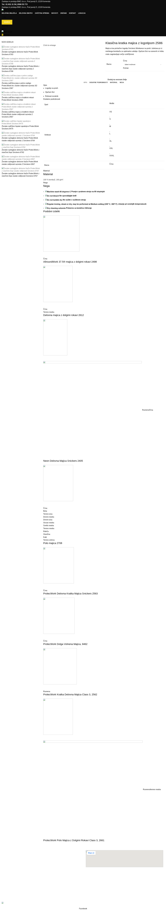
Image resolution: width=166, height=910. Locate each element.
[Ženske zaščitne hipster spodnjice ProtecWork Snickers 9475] (21, 122)
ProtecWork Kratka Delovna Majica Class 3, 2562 (70, 694)
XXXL (111, 156)
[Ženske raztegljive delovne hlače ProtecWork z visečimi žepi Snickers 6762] (21, 146)
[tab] (85, 83)
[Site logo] (7, 10)
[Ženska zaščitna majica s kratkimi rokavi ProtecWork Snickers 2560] (21, 94)
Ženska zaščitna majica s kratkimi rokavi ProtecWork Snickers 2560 (18, 99)
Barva (109, 64)
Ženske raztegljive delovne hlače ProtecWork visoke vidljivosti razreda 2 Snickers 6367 (20, 163)
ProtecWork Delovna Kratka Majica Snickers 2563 (70, 593)
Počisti (126, 68)
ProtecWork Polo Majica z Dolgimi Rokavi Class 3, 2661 (73, 840)
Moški (111, 103)
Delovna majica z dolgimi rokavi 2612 (63, 315)
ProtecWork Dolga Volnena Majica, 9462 (65, 644)
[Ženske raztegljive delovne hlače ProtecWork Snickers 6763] (21, 48)
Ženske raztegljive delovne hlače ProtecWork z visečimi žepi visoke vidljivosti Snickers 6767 (20, 175)
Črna (111, 164)
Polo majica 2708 (52, 543)
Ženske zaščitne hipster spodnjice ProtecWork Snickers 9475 (20, 127)
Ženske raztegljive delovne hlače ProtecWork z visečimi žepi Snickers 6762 (20, 151)
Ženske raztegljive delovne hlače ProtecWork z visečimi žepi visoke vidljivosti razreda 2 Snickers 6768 (20, 68)
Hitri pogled (46, 254)
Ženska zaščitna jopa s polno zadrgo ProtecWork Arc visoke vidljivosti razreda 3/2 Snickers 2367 (19, 85)
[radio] (143, 61)
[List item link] (41, 878)
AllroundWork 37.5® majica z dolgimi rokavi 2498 (70, 261)
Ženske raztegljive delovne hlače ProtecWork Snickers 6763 (20, 53)
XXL (111, 148)
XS (110, 112)
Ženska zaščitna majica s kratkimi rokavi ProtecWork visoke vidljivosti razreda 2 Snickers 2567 (18, 114)
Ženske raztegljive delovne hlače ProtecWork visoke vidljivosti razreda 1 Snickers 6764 (20, 139)
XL (110, 141)
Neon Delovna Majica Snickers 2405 (63, 460)
